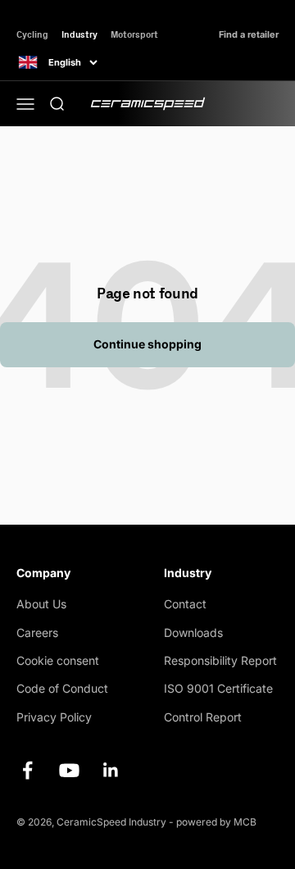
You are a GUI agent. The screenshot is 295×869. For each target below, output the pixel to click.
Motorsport (134, 34)
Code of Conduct (62, 688)
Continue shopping (147, 344)
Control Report (203, 717)
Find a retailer (249, 34)
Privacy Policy (54, 717)
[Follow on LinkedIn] (111, 770)
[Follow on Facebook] (27, 770)
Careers (37, 632)
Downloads (193, 632)
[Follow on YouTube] (69, 770)
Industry (79, 34)
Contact (185, 604)
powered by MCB (216, 822)
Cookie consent (57, 660)
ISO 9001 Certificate (218, 688)
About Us (41, 604)
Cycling (32, 34)
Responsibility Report (220, 660)
